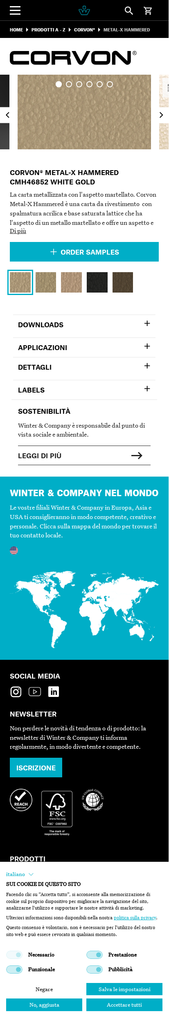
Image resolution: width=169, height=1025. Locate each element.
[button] (20, 874)
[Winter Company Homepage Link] (84, 10)
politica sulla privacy (135, 917)
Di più (18, 230)
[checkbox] (14, 955)
